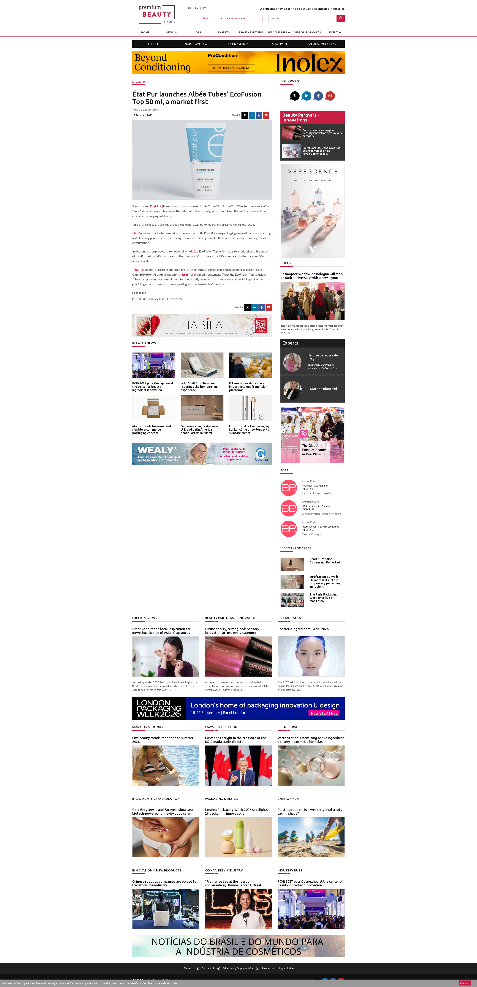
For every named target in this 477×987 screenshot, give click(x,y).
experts (224, 32)
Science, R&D (288, 727)
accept (466, 983)
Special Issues (289, 618)
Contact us (208, 968)
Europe (153, 43)
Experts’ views (144, 618)
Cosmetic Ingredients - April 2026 (303, 629)
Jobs (284, 470)
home (145, 32)
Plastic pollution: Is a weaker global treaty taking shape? (310, 811)
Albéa (193, 251)
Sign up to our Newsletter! (227, 18)
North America (196, 43)
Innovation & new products (156, 870)
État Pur (156, 206)
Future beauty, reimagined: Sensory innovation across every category (232, 630)
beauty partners (251, 32)
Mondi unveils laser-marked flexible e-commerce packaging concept (151, 429)
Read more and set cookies (163, 983)
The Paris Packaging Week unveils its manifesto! (323, 598)
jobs (197, 32)
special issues (277, 32)
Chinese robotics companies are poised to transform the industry (164, 883)
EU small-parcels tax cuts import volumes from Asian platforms (248, 386)
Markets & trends (147, 727)
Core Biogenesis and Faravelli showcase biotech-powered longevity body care (163, 811)
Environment (289, 798)
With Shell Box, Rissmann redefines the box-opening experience (199, 386)
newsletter (267, 968)
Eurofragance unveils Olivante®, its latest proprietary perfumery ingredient (325, 581)
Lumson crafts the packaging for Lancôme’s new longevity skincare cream (249, 429)
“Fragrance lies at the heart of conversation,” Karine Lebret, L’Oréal (233, 883)
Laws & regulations (222, 727)
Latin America (238, 43)
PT (204, 8)
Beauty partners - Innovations (300, 117)
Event (334, 32)
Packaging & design (221, 798)
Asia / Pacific (281, 43)
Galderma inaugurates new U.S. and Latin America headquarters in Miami (199, 429)
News (170, 32)
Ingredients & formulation (156, 798)
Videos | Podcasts (307, 32)
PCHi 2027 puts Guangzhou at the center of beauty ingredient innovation (152, 386)
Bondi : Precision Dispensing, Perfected (324, 560)
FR (189, 8)
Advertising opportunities (237, 968)
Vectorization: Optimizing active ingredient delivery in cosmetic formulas (311, 739)
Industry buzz (140, 81)
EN (196, 8)
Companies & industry (224, 870)
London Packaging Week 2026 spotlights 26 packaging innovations (236, 811)
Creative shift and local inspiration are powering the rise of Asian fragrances (161, 630)
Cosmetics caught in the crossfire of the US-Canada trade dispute (235, 739)
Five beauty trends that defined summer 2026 (162, 739)
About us (189, 968)
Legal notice (286, 968)
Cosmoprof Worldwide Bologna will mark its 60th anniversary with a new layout (312, 275)
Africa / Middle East (323, 43)
